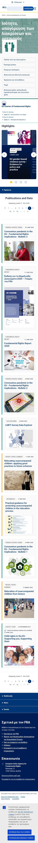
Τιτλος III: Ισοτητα (7, 112)
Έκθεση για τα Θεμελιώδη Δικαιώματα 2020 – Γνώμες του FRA (18, 279)
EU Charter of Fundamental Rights (16, 106)
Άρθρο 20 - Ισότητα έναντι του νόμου (15, 114)
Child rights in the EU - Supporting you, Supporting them (18, 639)
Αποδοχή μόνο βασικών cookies (21, 838)
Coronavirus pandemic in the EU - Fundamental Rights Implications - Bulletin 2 (18, 385)
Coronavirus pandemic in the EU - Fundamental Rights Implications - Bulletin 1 (18, 549)
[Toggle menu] (35, 8)
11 (14, 211)
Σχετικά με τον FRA (11, 734)
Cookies (23, 797)
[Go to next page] (24, 211)
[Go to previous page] (8, 208)
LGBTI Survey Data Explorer (18, 425)
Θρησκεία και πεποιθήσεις (14, 80)
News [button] (6, 703)
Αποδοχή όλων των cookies (19, 832)
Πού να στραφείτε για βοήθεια (15, 742)
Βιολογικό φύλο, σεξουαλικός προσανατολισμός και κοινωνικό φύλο (16, 92)
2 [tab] (16, 182)
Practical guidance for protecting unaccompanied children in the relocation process (18, 507)
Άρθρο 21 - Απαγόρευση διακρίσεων (15, 119)
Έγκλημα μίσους (10, 65)
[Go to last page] (27, 211)
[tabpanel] (19, 154)
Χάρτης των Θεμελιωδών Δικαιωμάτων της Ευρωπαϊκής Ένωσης (19, 738)
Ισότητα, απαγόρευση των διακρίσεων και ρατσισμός (22, 15)
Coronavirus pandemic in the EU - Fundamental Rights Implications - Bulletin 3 (18, 234)
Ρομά (6, 85)
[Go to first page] (5, 208)
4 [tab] (26, 182)
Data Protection (5, 799)
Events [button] (6, 709)
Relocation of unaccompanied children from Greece (19, 592)
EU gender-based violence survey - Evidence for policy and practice (18, 164)
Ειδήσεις (7, 745)
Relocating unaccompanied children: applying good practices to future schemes (18, 463)
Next (33, 154)
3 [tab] (21, 182)
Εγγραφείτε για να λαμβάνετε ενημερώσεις (15, 749)
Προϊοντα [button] (7, 190)
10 (10, 211)
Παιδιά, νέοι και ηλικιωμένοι (15, 60)
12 (17, 211)
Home (3, 15)
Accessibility (15, 799)
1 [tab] (11, 182)
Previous (4, 154)
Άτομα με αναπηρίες (12, 70)
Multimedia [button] (8, 696)
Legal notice (15, 797)
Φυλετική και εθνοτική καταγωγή (17, 75)
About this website (6, 797)
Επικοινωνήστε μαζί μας (11, 776)
